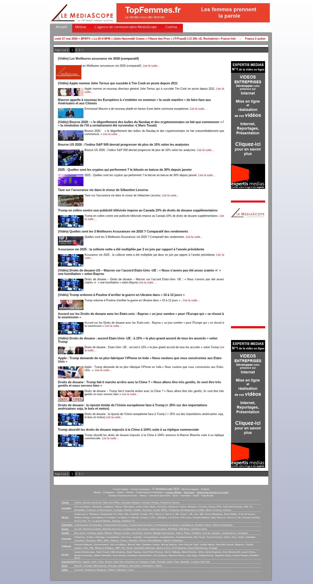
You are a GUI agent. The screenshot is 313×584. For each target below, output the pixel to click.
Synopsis (125, 502)
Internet (147, 533)
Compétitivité (112, 537)
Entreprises (108, 492)
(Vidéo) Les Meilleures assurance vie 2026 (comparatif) (98, 58)
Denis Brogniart (213, 552)
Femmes (227, 510)
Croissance (79, 537)
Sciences (146, 510)
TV (89, 521)
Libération (162, 517)
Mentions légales (190, 489)
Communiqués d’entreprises (88, 525)
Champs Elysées (201, 517)
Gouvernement (101, 544)
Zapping (116, 521)
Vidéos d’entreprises (222, 525)
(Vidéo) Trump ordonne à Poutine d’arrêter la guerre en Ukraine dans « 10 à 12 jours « (121, 295)
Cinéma (171, 27)
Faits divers (128, 506)
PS (123, 548)
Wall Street (184, 529)
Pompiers (196, 533)
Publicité (205, 489)
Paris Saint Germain (233, 506)
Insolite (137, 510)
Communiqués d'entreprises (149, 492)
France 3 (169, 514)
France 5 (221, 517)
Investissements (184, 537)
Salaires (114, 540)
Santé (196, 495)
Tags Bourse (207, 495)
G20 (85, 548)
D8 (191, 514)
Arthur (201, 552)
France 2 (159, 514)
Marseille (185, 562)
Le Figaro (122, 517)
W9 (201, 514)
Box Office (114, 502)
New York (205, 562)
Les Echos (173, 517)
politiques (108, 506)
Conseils (87, 566)
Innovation (79, 540)
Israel (169, 562)
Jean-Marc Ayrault (224, 544)
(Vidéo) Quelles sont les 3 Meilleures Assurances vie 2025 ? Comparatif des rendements (123, 231)
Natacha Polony (176, 555)
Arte (196, 514)
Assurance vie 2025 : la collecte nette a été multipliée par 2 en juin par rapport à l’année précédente (131, 249)
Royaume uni (131, 562)
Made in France (213, 510)
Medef (167, 540)
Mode (152, 506)
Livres (139, 506)
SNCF (164, 510)
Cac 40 (77, 529)
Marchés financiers (112, 529)
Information (147, 566)
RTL (153, 517)
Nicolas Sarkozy (169, 544)
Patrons (142, 540)
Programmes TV (108, 514)
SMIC (106, 540)
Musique (136, 502)
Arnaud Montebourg (197, 548)
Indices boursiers (158, 529)
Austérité (137, 537)
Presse (86, 517)
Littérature (173, 506)
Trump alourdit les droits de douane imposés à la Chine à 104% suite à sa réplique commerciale (128, 429)
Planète (128, 510)
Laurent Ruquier (240, 555)
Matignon (239, 544)
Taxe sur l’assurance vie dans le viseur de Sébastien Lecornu (103, 190)
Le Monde (134, 517)
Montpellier (79, 510)
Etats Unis (118, 562)
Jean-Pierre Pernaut (152, 552)
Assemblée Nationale (144, 548)
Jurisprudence (229, 533)
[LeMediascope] (82, 22)
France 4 (231, 517)
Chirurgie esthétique (118, 566)
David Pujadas (134, 552)
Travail (156, 510)
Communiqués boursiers (141, 525)
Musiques (101, 570)
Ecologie (118, 510)
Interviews (185, 495)
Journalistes (97, 517)
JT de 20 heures (246, 514)
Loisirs (65, 569)
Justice (178, 533)
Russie (108, 562)
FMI (91, 548)
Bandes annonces (92, 502)
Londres (195, 562)
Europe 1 (144, 517)
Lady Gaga (191, 555)
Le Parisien (110, 517)
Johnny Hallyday (172, 552)
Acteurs (145, 502)
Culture (77, 502)
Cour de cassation (211, 533)
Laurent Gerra (248, 552)
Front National (179, 548)
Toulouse (91, 510)
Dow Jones (142, 529)
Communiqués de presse (166, 525)
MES (99, 540)
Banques (90, 540)
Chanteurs (90, 570)
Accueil (61, 27)
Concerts (161, 506)
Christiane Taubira (150, 544)
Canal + (184, 514)
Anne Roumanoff (231, 552)
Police (187, 533)
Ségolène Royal (223, 555)
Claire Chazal (102, 552)
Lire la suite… (151, 65)
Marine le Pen (163, 548)
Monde (77, 562)
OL (250, 506)
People (143, 514)
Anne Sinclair (119, 555)
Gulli (213, 517)
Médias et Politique (104, 548)
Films (105, 502)
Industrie (133, 540)
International (68, 561)
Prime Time (123, 514)
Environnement (104, 510)
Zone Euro (126, 537)
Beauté (78, 566)
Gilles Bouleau (118, 552)
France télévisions (213, 514)
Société (65, 533)
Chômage (100, 537)
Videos (142, 495)
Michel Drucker (189, 552)
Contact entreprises (140, 489)
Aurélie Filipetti (207, 544)
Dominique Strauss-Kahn (139, 555)
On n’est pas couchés (248, 517)
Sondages (243, 533)
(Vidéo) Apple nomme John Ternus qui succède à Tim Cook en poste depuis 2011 (118, 83)
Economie (66, 538)
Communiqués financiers (115, 525)
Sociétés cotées (203, 525)
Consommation (150, 537)
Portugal (161, 562)
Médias (80, 27)
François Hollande (83, 544)
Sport (175, 495)
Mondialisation (155, 540)
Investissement (167, 537)
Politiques (66, 546)
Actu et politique (82, 506)
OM (246, 506)
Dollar (241, 537)
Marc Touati (199, 537)
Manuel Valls (134, 544)
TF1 (151, 514)
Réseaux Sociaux (122, 533)
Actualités (66, 508)
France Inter (80, 521)
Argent (227, 537)
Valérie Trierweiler (102, 555)
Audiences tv (80, 514)
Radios (77, 517)
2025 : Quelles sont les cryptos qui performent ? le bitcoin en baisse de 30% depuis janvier (125, 169)
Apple (100, 533)
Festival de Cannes (169, 502)
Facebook (137, 533)
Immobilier (250, 537)
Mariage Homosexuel (163, 533)
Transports (173, 510)
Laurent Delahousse (84, 552)
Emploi (90, 537)
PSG (219, 506)
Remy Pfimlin (230, 514)
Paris (145, 506)
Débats (108, 533)
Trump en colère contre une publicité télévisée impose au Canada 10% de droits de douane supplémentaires (138, 210)
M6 (176, 514)
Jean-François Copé (188, 544)
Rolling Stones (206, 555)
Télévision (94, 514)
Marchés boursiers (92, 529)
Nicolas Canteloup (83, 555)
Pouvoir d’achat (214, 537)
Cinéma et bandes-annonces (122, 495)
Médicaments (99, 566)
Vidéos (120, 492)
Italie (153, 562)
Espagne (144, 562)
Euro (234, 537)
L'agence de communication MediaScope (126, 27)
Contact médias (120, 489)
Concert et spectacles (159, 495)
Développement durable (192, 510)
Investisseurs (187, 525)
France (123, 540)
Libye (100, 562)
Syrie (94, 562)
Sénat (129, 548)
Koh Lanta (186, 517)
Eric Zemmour (160, 555)
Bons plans (79, 533)
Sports (211, 506)
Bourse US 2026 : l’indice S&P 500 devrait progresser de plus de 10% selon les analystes (123, 144)
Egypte (86, 562)
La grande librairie (101, 521)
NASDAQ (172, 529)
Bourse (129, 492)
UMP (117, 548)
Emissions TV (128, 521)
